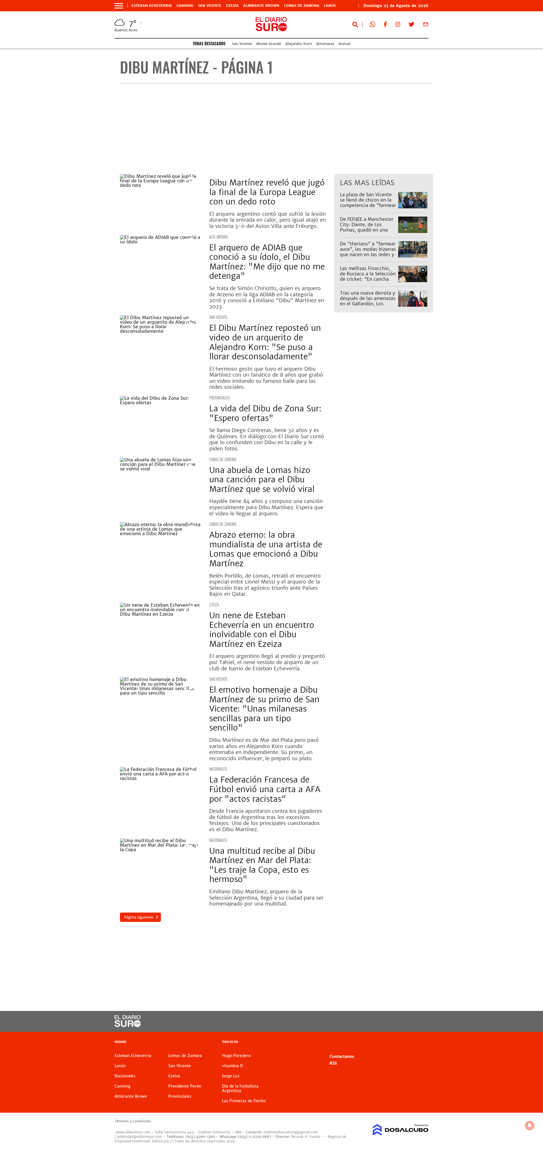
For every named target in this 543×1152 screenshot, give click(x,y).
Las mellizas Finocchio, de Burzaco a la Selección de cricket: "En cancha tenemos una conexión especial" (368, 279)
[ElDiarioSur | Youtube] (389, 1021)
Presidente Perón (184, 1086)
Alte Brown (218, 237)
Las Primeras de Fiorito (244, 1100)
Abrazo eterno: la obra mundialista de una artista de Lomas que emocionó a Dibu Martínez (265, 549)
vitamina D (232, 1065)
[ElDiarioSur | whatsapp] (372, 25)
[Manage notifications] (529, 1125)
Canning (184, 5)
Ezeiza (232, 5)
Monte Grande (268, 43)
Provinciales (219, 398)
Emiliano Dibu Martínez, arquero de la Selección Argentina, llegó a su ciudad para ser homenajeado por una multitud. (266, 897)
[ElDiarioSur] (128, 1025)
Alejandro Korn (298, 43)
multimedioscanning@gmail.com (290, 1132)
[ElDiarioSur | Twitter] (411, 25)
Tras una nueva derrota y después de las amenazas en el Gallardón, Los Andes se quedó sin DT (368, 301)
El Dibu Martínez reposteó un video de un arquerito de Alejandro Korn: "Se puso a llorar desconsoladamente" (265, 342)
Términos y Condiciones (133, 1121)
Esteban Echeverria (152, 5)
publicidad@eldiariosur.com (139, 1136)
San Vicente (209, 5)
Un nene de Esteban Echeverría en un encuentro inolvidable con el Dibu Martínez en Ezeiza (261, 629)
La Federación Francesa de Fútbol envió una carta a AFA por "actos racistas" (264, 789)
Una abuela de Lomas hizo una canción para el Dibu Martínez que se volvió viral (261, 479)
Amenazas (325, 43)
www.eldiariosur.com (133, 1132)
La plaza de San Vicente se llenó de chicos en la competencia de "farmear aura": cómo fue (368, 203)
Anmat (344, 43)
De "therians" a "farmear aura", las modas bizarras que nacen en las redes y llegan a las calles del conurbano (368, 254)
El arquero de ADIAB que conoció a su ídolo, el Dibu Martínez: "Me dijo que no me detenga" (267, 262)
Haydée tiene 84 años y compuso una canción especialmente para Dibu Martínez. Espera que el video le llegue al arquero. (266, 507)
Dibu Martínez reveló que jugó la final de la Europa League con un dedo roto (267, 192)
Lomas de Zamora (301, 5)
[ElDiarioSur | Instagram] (397, 25)
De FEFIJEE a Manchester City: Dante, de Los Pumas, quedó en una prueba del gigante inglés (368, 227)
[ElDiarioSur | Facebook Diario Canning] (385, 25)
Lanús (330, 5)
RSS (333, 1063)
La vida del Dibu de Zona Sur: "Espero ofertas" (265, 413)
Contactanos (341, 1056)
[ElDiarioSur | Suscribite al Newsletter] (425, 25)
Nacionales (218, 769)
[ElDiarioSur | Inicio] (422, 1042)
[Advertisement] (276, 128)
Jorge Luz (231, 1075)
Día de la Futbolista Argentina (240, 1088)
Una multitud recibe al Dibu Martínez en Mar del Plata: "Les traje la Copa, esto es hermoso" (262, 865)
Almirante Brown (261, 5)
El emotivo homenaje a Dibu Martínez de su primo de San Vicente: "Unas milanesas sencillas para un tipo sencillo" (264, 709)
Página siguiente (138, 917)
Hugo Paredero (236, 1055)
